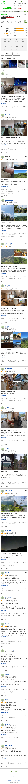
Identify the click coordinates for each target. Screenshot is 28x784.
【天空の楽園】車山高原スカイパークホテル (11, 16)
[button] (5, 64)
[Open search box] (2, 54)
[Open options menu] (26, 73)
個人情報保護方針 (17, 780)
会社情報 (9, 780)
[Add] (25, 15)
